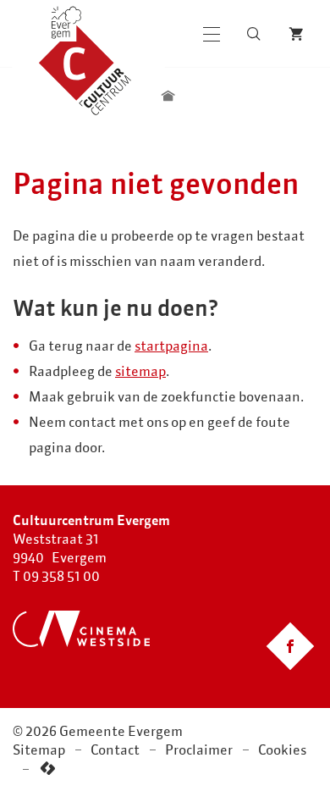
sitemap (140, 370)
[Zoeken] (254, 34)
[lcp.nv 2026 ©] (48, 768)
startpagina (171, 345)
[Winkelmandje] (296, 34)
